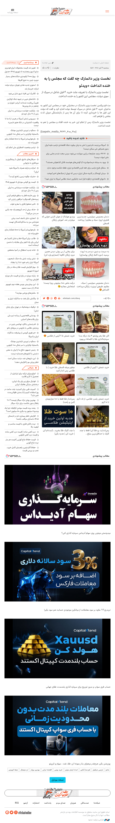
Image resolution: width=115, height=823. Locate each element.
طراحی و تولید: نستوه (96, 820)
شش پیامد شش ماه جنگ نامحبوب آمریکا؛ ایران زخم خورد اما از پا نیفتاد (23, 260)
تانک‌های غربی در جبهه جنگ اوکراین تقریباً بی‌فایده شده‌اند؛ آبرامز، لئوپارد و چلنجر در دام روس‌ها (23, 102)
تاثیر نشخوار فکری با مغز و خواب (23, 204)
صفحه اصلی (104, 62)
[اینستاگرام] (16, 812)
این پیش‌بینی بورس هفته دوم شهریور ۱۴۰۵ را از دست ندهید (22, 286)
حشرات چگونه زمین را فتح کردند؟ (22, 176)
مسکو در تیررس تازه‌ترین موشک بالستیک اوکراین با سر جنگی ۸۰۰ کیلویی (23, 132)
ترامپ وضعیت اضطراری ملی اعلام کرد (21, 147)
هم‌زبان (73, 803)
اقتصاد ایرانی (47, 769)
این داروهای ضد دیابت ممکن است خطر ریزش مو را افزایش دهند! (23, 360)
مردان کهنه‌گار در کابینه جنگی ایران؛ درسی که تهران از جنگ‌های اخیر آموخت (76, 173)
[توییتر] (11, 812)
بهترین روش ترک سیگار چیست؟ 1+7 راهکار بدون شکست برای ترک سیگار (23, 401)
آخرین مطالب (28, 153)
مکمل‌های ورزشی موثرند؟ (25, 293)
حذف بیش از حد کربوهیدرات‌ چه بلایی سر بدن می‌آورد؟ (22, 211)
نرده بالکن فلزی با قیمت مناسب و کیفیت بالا (23, 425)
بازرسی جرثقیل (98, 769)
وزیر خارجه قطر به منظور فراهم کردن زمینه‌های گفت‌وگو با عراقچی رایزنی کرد (23, 197)
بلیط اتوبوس (13, 769)
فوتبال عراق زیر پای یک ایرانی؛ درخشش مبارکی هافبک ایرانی (25, 383)
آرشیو (26, 803)
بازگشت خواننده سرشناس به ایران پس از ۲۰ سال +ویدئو (23, 112)
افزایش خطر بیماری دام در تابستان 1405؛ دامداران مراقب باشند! (23, 417)
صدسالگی (85, 803)
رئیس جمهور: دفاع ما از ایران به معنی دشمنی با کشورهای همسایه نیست (22, 351)
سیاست (95, 62)
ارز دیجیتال (24, 769)
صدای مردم (60, 803)
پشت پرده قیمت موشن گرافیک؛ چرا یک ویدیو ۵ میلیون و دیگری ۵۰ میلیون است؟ (21, 409)
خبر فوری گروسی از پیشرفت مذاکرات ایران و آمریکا (23, 334)
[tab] (30, 62)
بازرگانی (31, 367)
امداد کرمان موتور (71, 769)
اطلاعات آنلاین (61, 11)
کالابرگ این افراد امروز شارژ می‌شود (22, 93)
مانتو (107, 769)
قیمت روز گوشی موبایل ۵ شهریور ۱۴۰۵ (21, 182)
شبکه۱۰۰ (97, 803)
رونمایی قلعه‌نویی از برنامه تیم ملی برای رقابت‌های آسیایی (23, 317)
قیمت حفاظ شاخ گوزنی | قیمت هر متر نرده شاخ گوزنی (22, 441)
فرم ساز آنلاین (85, 769)
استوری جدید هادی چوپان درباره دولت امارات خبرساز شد (22, 86)
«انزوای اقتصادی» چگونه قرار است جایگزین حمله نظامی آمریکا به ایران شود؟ (75, 179)
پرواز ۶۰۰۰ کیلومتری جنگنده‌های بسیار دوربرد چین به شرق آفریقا (22, 78)
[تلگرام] (7, 812)
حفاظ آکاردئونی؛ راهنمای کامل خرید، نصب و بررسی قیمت (23, 449)
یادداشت (47, 803)
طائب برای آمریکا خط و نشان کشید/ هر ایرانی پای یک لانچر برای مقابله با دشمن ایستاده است (21, 242)
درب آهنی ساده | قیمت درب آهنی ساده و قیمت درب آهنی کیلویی (22, 433)
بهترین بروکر (35, 769)
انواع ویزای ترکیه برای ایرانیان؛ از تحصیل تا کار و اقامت (24, 375)
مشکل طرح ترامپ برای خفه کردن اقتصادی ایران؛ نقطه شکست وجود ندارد (76, 168)
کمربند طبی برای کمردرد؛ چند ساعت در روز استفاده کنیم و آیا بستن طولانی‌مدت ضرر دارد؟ (21, 392)
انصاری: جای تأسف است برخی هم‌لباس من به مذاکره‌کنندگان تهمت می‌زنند (24, 222)
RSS (17, 803)
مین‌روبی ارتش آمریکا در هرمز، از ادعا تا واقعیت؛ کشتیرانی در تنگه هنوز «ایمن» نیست (22, 122)
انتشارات (35, 803)
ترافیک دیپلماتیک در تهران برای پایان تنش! (22, 308)
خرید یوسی (58, 769)
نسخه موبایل (58, 780)
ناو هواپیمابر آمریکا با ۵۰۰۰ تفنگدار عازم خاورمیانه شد (22, 140)
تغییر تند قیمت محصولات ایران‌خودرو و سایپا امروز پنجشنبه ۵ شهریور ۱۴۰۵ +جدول (22, 69)
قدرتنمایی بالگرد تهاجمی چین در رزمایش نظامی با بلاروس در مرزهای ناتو (23, 326)
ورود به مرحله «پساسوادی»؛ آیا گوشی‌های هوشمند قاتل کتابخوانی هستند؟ (76, 162)
